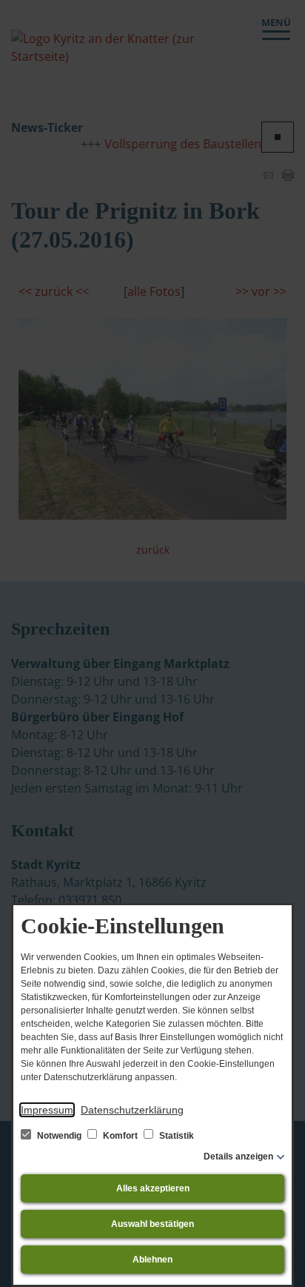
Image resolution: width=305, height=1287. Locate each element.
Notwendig (59, 1136)
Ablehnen (152, 1259)
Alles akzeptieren (153, 1188)
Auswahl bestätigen (152, 1224)
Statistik (175, 1136)
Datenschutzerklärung (132, 1110)
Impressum (47, 1110)
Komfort (120, 1136)
